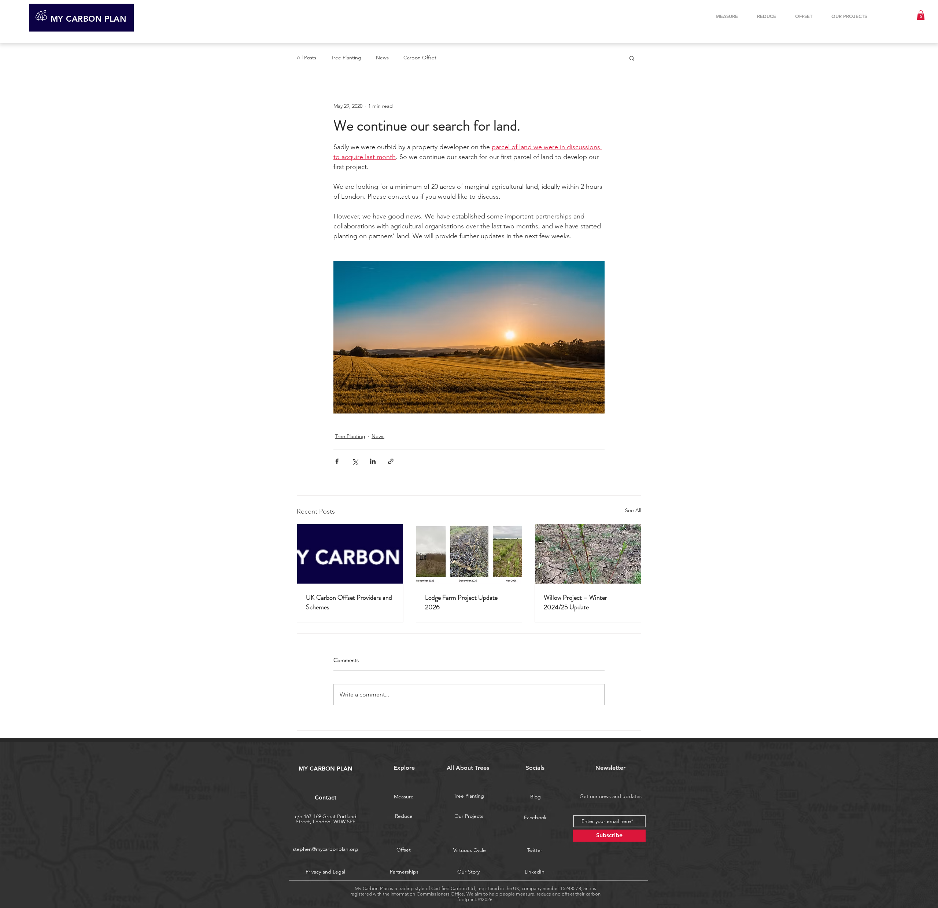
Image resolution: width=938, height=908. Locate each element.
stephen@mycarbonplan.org (325, 849)
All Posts (306, 57)
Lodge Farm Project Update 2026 (461, 602)
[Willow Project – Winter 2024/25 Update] (588, 554)
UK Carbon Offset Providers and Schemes (349, 602)
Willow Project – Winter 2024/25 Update (575, 602)
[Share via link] (390, 461)
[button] (921, 15)
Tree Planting (346, 57)
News (382, 57)
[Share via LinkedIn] (372, 461)
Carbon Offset (419, 57)
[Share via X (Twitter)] (354, 461)
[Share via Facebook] (336, 461)
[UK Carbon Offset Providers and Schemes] (350, 554)
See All (633, 510)
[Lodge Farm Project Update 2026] (469, 554)
